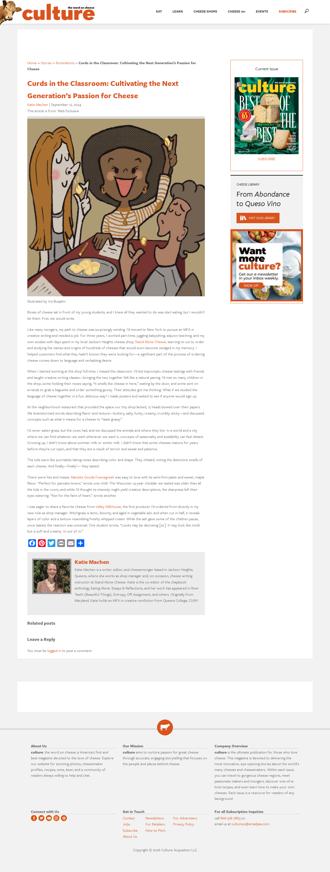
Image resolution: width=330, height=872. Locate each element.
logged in (54, 650)
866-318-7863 (230, 818)
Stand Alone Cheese (150, 341)
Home (32, 62)
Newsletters (154, 818)
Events (262, 11)
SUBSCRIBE (287, 11)
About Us (130, 836)
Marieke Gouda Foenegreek (92, 477)
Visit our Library (262, 217)
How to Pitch (155, 830)
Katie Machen (37, 104)
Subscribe (130, 830)
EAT (159, 11)
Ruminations (65, 62)
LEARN (177, 11)
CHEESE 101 (236, 11)
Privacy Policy (183, 824)
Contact (129, 818)
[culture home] (58, 16)
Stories (46, 62)
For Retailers (155, 824)
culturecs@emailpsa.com (250, 823)
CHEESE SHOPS (205, 11)
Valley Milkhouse (108, 506)
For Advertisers (185, 818)
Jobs (126, 824)
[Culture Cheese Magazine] (165, 727)
